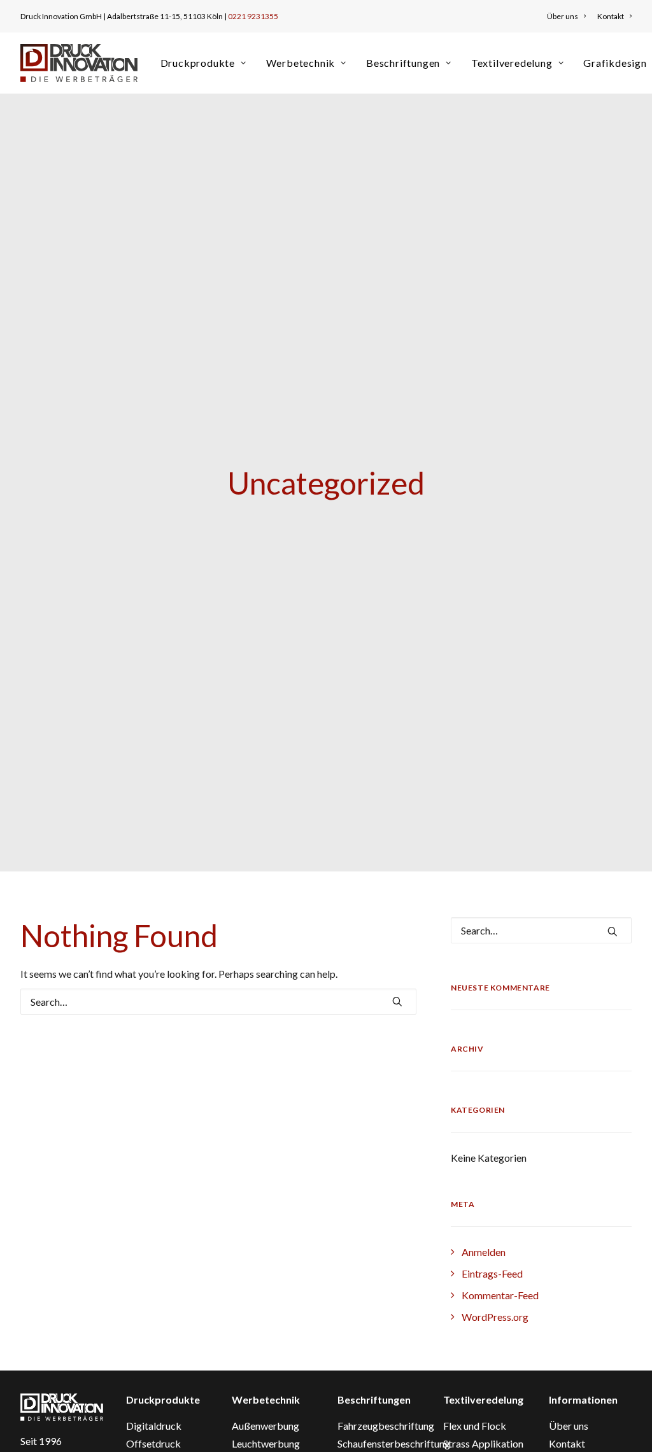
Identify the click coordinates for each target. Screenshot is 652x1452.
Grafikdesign (615, 63)
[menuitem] (568, 16)
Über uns (562, 16)
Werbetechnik (301, 63)
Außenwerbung (265, 1426)
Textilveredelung (512, 63)
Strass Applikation (483, 1443)
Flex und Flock (474, 1426)
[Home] (61, 1407)
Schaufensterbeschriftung (393, 1443)
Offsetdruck (153, 1443)
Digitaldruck (153, 1426)
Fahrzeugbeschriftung (385, 1426)
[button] (397, 1001)
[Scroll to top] (627, 1426)
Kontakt (610, 16)
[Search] (218, 1002)
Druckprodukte (197, 63)
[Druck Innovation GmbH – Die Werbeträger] (79, 63)
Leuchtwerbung (266, 1443)
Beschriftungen (403, 63)
